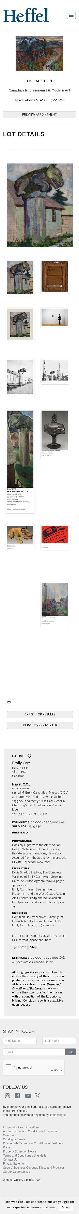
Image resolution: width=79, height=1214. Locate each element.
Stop (33, 947)
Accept (66, 1207)
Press (6, 1147)
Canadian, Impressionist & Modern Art (39, 90)
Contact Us (10, 1159)
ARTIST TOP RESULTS (40, 714)
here (51, 1207)
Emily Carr (21, 763)
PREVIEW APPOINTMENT (39, 114)
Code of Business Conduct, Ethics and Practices (34, 1167)
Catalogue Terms (14, 1139)
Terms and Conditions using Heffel (25, 1155)
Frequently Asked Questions (21, 1127)
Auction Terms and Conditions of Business (30, 1131)
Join (70, 1052)
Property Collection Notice (19, 1151)
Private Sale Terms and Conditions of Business (33, 1143)
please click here (40, 940)
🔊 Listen (20, 947)
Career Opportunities (16, 1171)
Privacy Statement (14, 1163)
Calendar (9, 1135)
